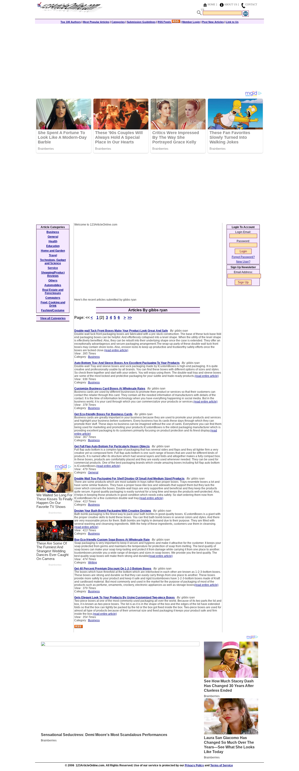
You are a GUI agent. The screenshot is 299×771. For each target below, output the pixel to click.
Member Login (191, 22)
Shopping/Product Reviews (53, 274)
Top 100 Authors (71, 22)
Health (53, 241)
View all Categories (53, 318)
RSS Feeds (165, 22)
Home (211, 4)
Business (94, 356)
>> (130, 318)
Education (53, 246)
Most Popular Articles (96, 22)
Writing (92, 562)
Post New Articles (213, 22)
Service (53, 268)
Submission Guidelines (141, 22)
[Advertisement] (149, 57)
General (93, 472)
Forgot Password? (243, 257)
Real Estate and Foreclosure (52, 291)
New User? (243, 261)
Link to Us (232, 22)
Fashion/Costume (52, 310)
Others (52, 280)
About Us (230, 4)
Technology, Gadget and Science (53, 261)
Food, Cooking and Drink (53, 304)
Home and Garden (53, 250)
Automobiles (52, 285)
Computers (52, 297)
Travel (53, 255)
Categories (118, 22)
